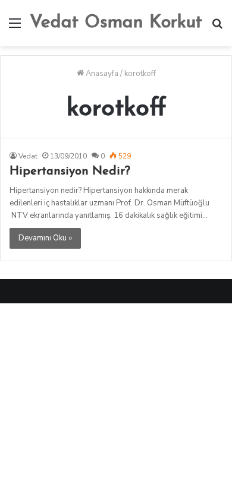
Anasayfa (101, 73)
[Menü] (15, 27)
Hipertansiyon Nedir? (70, 171)
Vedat (27, 156)
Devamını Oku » (45, 238)
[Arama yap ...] (217, 27)
